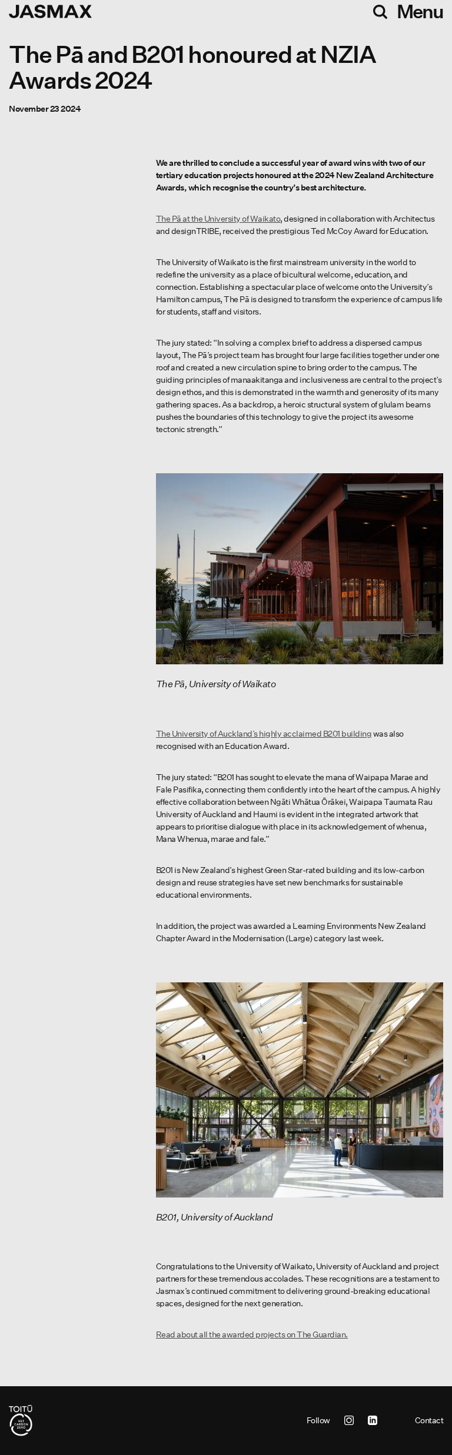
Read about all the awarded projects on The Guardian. (252, 1334)
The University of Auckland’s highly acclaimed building (264, 733)
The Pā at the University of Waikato (218, 218)
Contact (429, 1420)
